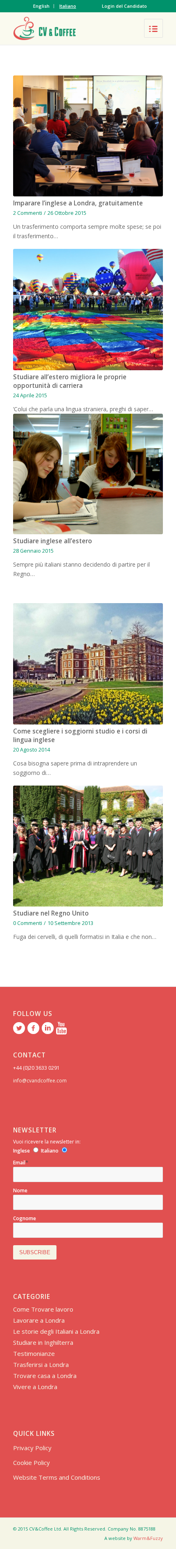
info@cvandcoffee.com (40, 1080)
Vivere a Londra (35, 1387)
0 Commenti (27, 923)
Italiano (67, 6)
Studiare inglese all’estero (52, 541)
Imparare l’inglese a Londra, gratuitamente (78, 203)
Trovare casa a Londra (45, 1375)
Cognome (24, 1218)
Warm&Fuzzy (148, 1538)
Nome (20, 1190)
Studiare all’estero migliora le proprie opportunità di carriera (69, 381)
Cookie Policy (31, 1462)
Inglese (21, 1150)
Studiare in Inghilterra (43, 1342)
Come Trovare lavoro (43, 1309)
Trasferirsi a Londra (41, 1364)
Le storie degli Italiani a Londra (56, 1331)
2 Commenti (27, 213)
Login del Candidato (124, 6)
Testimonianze (34, 1353)
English (41, 6)
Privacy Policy (32, 1448)
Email (20, 1162)
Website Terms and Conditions (56, 1477)
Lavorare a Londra (39, 1320)
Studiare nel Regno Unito (51, 913)
